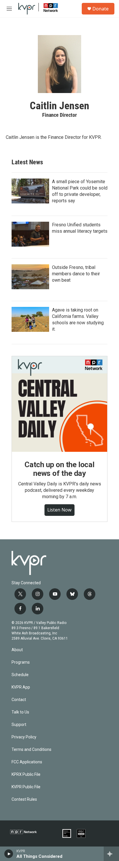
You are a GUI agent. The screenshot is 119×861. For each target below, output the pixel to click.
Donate (100, 8)
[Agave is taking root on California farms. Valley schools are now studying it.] (30, 319)
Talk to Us (20, 712)
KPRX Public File (26, 774)
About (17, 650)
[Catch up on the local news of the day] (59, 404)
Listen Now (59, 510)
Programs (21, 662)
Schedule (20, 675)
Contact (19, 700)
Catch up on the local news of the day (59, 469)
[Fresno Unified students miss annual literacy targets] (30, 234)
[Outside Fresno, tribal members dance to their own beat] (30, 276)
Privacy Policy (24, 737)
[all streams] (111, 854)
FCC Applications (27, 762)
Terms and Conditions (31, 749)
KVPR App (21, 687)
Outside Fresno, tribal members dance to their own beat (76, 274)
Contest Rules (24, 799)
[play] (8, 854)
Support (19, 724)
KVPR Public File (26, 787)
